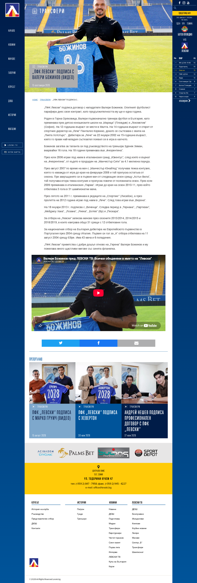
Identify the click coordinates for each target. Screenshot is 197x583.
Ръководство (38, 513)
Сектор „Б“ (137, 542)
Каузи (111, 566)
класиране (183, 101)
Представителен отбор (43, 518)
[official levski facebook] (179, 2)
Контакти (36, 528)
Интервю (113, 552)
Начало (11, 30)
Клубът (11, 86)
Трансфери (45, 100)
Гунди (80, 513)
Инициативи (138, 518)
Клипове (136, 523)
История (12, 115)
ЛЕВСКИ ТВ (114, 556)
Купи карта (13, 152)
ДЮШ (10, 101)
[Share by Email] (136, 343)
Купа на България (117, 561)
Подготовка (114, 518)
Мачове (11, 58)
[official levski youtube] (188, 2)
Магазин (12, 129)
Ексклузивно (138, 513)
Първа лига (114, 547)
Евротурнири (115, 533)
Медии (112, 523)
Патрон (80, 509)
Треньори (81, 518)
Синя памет (114, 542)
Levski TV (12, 145)
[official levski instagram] (184, 2)
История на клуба (40, 509)
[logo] (12, 10)
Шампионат (138, 552)
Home (35, 100)
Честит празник (116, 537)
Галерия (12, 72)
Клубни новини (139, 528)
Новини (11, 44)
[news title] (52, 383)
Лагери (135, 533)
